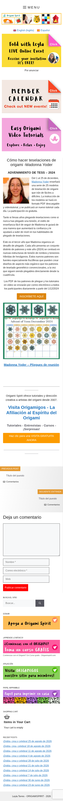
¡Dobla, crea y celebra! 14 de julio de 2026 (26, 770)
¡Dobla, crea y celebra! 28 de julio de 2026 (26, 760)
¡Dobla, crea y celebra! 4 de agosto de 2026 (26, 756)
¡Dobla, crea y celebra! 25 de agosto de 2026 (27, 741)
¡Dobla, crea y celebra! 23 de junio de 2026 (26, 785)
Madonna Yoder (40, 181)
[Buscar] (39, 603)
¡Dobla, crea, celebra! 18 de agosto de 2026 (26, 746)
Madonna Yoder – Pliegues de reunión (31, 364)
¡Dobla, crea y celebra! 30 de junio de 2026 (26, 780)
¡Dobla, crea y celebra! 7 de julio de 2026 (25, 775)
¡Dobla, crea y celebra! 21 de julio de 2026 (26, 765)
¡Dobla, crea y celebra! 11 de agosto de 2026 (27, 751)
